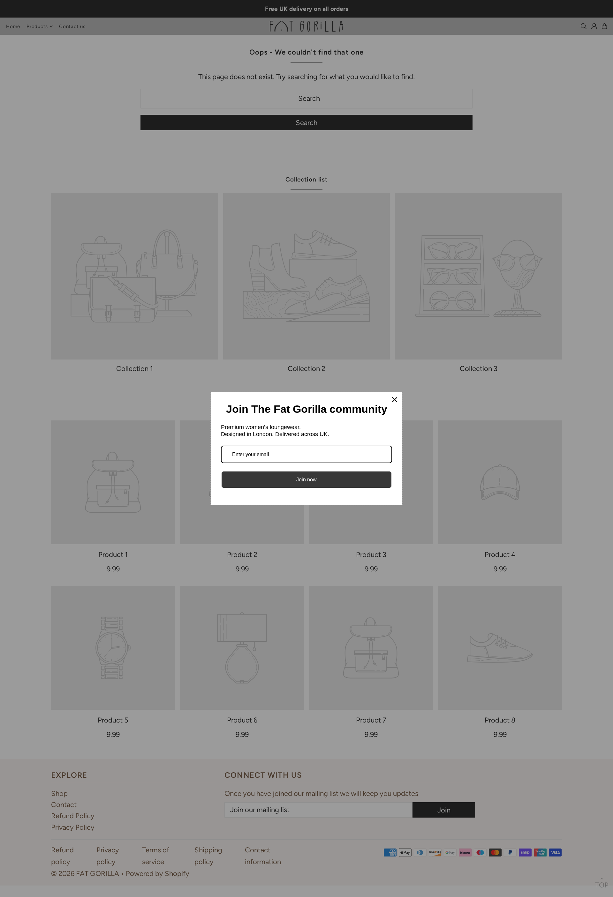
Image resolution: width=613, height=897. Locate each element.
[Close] (394, 399)
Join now (306, 479)
